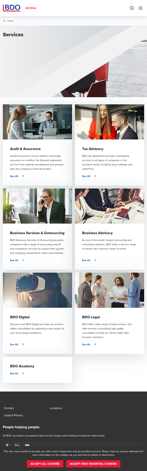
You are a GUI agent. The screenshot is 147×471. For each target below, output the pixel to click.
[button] (18, 176)
